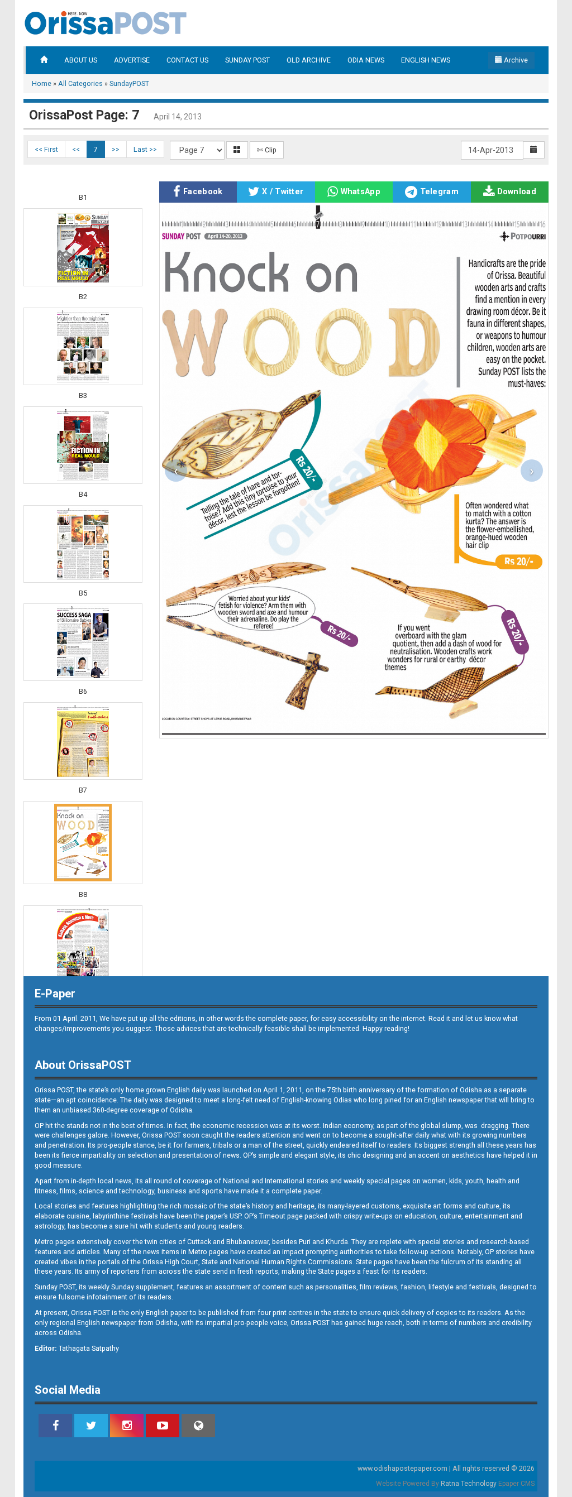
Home (41, 83)
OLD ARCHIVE (309, 60)
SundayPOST (129, 83)
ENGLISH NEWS (425, 60)
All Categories (80, 83)
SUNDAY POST (247, 60)
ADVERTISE (132, 60)
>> (116, 149)
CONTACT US (187, 60)
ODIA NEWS (365, 60)
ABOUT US (80, 60)
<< (76, 149)
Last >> (145, 149)
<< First (46, 149)
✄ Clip (267, 150)
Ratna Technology (469, 1484)
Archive (515, 60)
